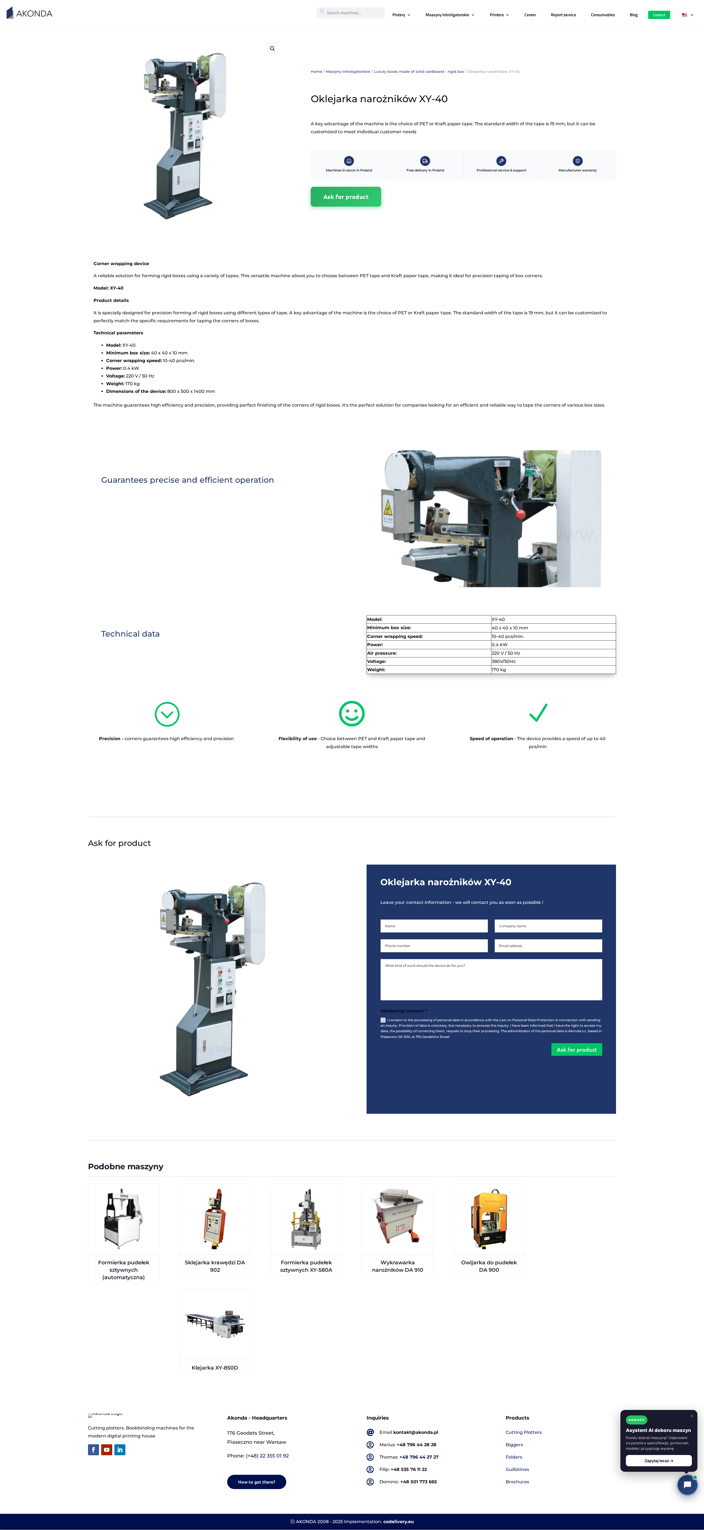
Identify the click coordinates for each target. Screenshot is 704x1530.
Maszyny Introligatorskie (447, 15)
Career (530, 15)
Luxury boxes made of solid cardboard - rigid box (419, 71)
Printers (497, 15)
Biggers (514, 1444)
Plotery (398, 15)
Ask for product (346, 196)
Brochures (517, 1481)
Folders (514, 1457)
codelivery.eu (398, 1521)
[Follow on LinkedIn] (119, 1449)
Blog (634, 15)
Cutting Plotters (524, 1432)
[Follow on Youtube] (106, 1449)
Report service (563, 15)
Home (316, 71)
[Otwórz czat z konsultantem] (687, 1485)
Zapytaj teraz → (659, 1460)
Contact (659, 15)
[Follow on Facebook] (93, 1449)
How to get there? (256, 1482)
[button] (272, 49)
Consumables (603, 15)
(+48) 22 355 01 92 (267, 1456)
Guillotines (517, 1469)
